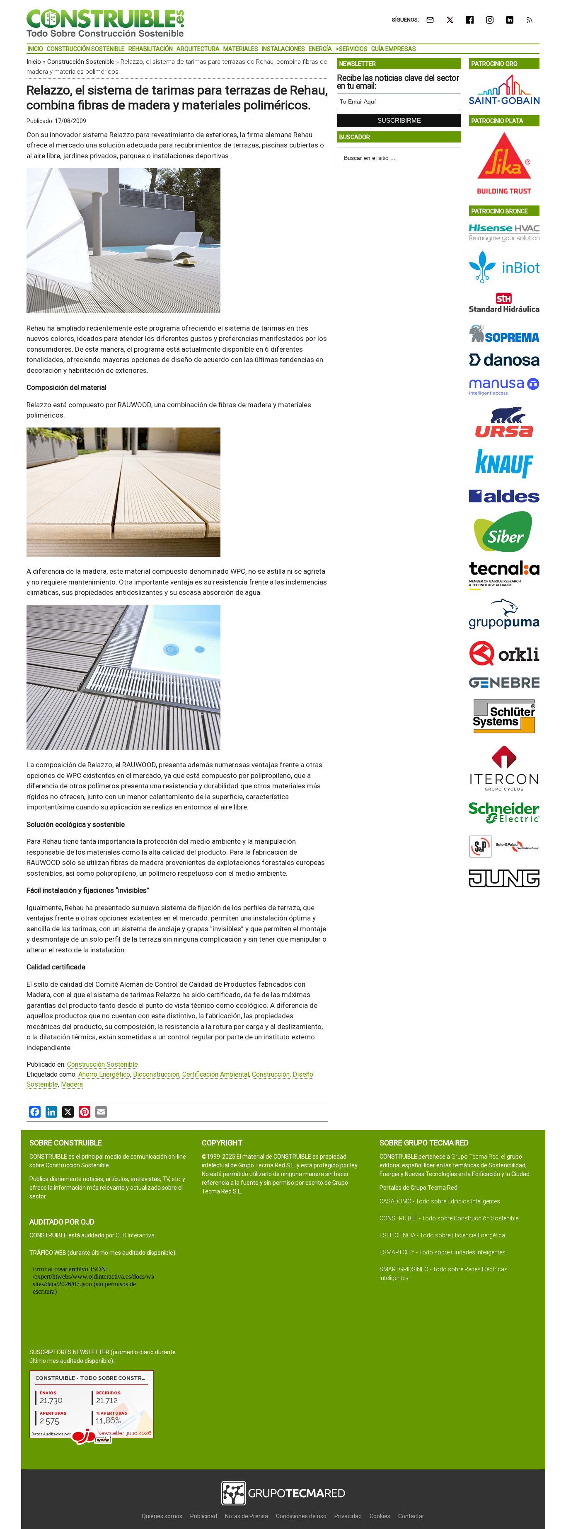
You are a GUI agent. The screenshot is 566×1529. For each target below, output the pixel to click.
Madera (72, 1084)
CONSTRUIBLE (105, 22)
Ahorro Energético (104, 1074)
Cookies (380, 1516)
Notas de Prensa (246, 1516)
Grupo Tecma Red (474, 1156)
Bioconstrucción (156, 1074)
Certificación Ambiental (215, 1074)
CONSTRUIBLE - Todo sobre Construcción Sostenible (449, 1218)
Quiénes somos (162, 1516)
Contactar (411, 1516)
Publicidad (203, 1516)
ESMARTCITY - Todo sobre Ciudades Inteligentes (443, 1252)
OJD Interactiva (135, 1235)
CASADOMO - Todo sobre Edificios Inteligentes (440, 1201)
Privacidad (348, 1516)
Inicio (34, 61)
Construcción (271, 1074)
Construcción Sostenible (80, 61)
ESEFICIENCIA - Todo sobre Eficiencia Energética (442, 1235)
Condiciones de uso (301, 1516)
